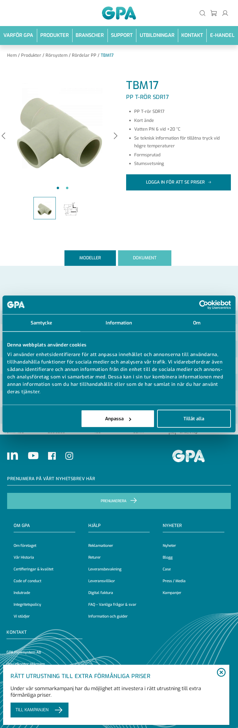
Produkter (54, 35)
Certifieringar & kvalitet (33, 569)
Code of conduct (27, 580)
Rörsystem (57, 55)
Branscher (90, 35)
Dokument (144, 258)
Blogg (168, 557)
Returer (94, 557)
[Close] (221, 673)
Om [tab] (197, 322)
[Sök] (202, 13)
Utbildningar (157, 35)
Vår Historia (24, 557)
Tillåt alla (193, 419)
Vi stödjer (22, 616)
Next (115, 136)
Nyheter (169, 545)
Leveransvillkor (101, 580)
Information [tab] (119, 322)
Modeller (90, 258)
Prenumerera (113, 500)
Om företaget (25, 545)
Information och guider (108, 616)
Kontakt (192, 35)
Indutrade (22, 592)
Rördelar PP (84, 55)
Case (167, 569)
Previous (3, 136)
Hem (12, 55)
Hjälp (94, 526)
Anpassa (114, 419)
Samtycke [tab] (41, 322)
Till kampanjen (32, 710)
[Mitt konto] (225, 13)
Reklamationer (100, 545)
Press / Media (174, 580)
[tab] (90, 258)
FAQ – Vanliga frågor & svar (112, 604)
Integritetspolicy (27, 604)
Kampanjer (172, 592)
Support (122, 35)
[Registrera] (214, 13)
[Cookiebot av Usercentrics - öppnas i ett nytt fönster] (204, 304)
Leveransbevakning (104, 569)
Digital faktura (100, 592)
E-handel (222, 35)
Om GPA (22, 526)
